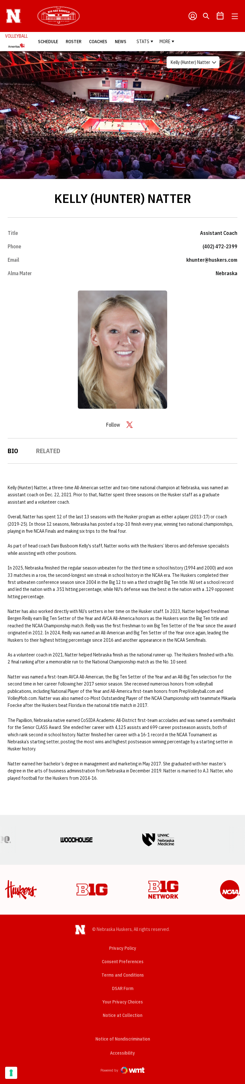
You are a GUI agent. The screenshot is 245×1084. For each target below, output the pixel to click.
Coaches (98, 41)
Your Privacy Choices (122, 1002)
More (165, 41)
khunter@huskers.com (211, 260)
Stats (143, 41)
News (120, 41)
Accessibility (122, 1053)
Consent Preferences (123, 961)
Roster (73, 41)
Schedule (48, 41)
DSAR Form (122, 988)
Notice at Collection (122, 1015)
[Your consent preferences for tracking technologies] (11, 1073)
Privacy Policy (122, 948)
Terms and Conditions (122, 975)
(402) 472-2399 (220, 246)
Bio (13, 450)
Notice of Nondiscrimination (122, 1039)
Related (48, 450)
